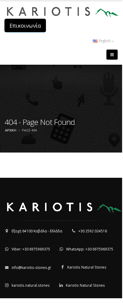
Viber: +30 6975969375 (31, 249)
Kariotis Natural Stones (86, 267)
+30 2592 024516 (92, 231)
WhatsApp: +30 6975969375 (89, 249)
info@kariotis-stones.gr (31, 267)
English (104, 40)
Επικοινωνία (25, 25)
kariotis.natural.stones (31, 285)
